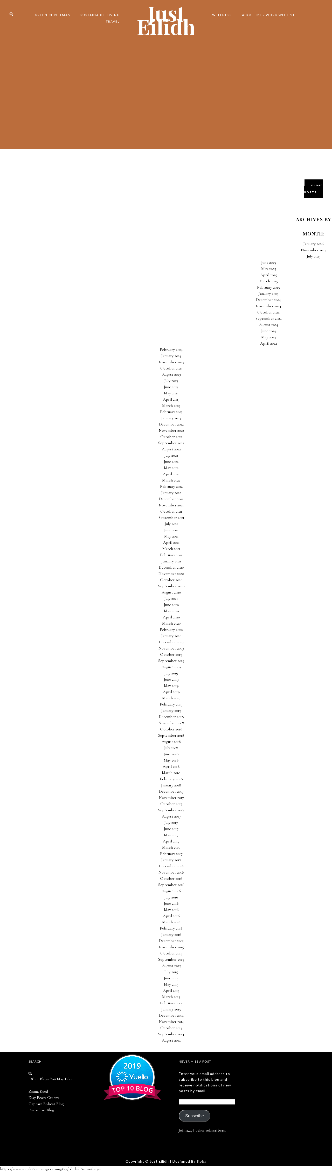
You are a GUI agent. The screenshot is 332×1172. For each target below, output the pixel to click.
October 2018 (171, 729)
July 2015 (171, 971)
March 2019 (171, 698)
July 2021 (171, 523)
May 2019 (171, 685)
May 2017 (171, 835)
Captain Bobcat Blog (46, 1103)
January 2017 (171, 859)
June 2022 (171, 461)
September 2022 (171, 442)
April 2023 (171, 399)
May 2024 (268, 337)
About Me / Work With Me (268, 15)
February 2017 (171, 853)
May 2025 (268, 268)
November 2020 (171, 573)
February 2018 (171, 779)
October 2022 (171, 436)
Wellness (222, 15)
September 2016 (171, 884)
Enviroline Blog (41, 1110)
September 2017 (171, 810)
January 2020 (171, 635)
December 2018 (171, 716)
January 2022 (171, 492)
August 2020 (171, 592)
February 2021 (171, 554)
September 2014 (171, 1034)
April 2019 (171, 691)
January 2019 (171, 710)
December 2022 (171, 424)
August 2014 (171, 1040)
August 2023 (171, 374)
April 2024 (268, 343)
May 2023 (171, 393)
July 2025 (314, 256)
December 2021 (171, 498)
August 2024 (268, 324)
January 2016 (171, 934)
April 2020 (171, 617)
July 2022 (171, 455)
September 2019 (171, 660)
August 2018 (171, 741)
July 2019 (171, 673)
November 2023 (171, 362)
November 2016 (171, 872)
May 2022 (171, 467)
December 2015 (171, 940)
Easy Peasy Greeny (44, 1097)
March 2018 (171, 772)
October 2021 (171, 511)
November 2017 (171, 797)
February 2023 (171, 411)
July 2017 (171, 822)
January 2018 (171, 785)
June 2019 (171, 679)
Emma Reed (38, 1091)
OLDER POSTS (313, 189)
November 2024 (268, 306)
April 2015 (171, 990)
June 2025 (268, 262)
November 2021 (171, 505)
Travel (113, 21)
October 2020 (171, 579)
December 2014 (171, 1015)
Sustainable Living (100, 15)
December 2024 (268, 299)
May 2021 (171, 536)
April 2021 (171, 542)
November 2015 (171, 947)
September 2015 (171, 959)
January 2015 (171, 1009)
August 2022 (171, 449)
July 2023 (171, 380)
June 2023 (171, 386)
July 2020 (171, 598)
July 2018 (171, 747)
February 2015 (171, 1003)
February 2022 (171, 486)
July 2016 (171, 897)
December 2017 (171, 791)
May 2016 (171, 909)
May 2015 (171, 984)
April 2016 (171, 915)
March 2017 (171, 847)
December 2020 (171, 567)
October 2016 (171, 878)
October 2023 (171, 368)
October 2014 (171, 1027)
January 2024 (171, 355)
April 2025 (268, 274)
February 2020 (171, 629)
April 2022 (171, 474)
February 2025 (268, 287)
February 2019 (171, 704)
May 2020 (171, 610)
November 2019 (171, 648)
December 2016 (171, 866)
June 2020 (171, 604)
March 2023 (171, 405)
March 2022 (171, 480)
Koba (201, 1161)
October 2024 (268, 312)
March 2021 (171, 548)
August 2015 (171, 965)
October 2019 (171, 654)
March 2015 (171, 996)
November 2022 (171, 430)
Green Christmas (52, 15)
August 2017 (171, 816)
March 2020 (171, 623)
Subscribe (194, 1116)
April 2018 (171, 766)
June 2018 (171, 754)
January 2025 (269, 293)
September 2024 (268, 318)
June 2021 (171, 530)
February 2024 (171, 349)
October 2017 (171, 803)
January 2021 (171, 561)
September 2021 (171, 517)
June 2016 (171, 903)
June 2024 (268, 330)
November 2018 (171, 722)
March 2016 (171, 922)
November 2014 (171, 1021)
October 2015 (171, 953)
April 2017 (171, 841)
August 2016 (171, 891)
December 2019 (171, 642)
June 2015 (171, 978)
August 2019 (171, 666)
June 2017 (171, 828)
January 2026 (313, 243)
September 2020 (171, 586)
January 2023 (171, 418)
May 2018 (171, 760)
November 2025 (313, 250)
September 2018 (171, 735)
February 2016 (171, 928)
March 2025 (268, 281)
